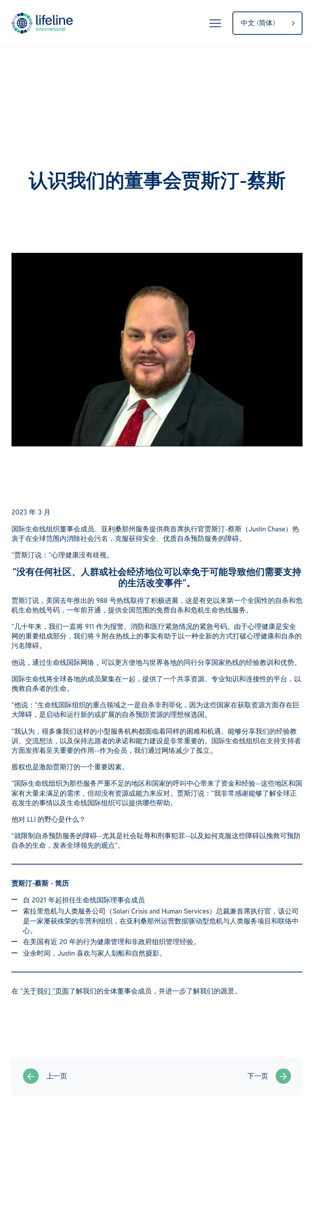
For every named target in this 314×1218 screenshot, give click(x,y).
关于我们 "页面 (46, 990)
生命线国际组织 (45, 23)
